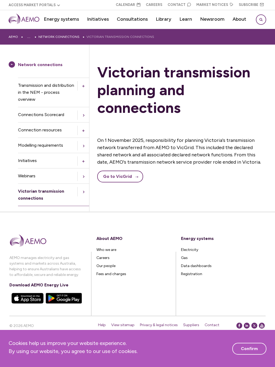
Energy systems (61, 19)
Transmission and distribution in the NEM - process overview (46, 92)
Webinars (26, 175)
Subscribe (248, 5)
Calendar (125, 5)
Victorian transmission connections (120, 37)
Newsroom (212, 19)
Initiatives (98, 19)
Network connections (58, 37)
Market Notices (212, 5)
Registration (191, 274)
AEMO (13, 37)
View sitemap (123, 325)
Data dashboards (196, 266)
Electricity (189, 249)
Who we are (106, 249)
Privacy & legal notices (159, 325)
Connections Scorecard (41, 114)
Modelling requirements (40, 145)
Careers (154, 5)
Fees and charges (111, 274)
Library (163, 19)
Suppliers (191, 325)
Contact (177, 5)
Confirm (249, 348)
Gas (184, 258)
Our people (105, 266)
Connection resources (40, 129)
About (239, 19)
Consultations (132, 19)
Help (102, 325)
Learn (185, 19)
